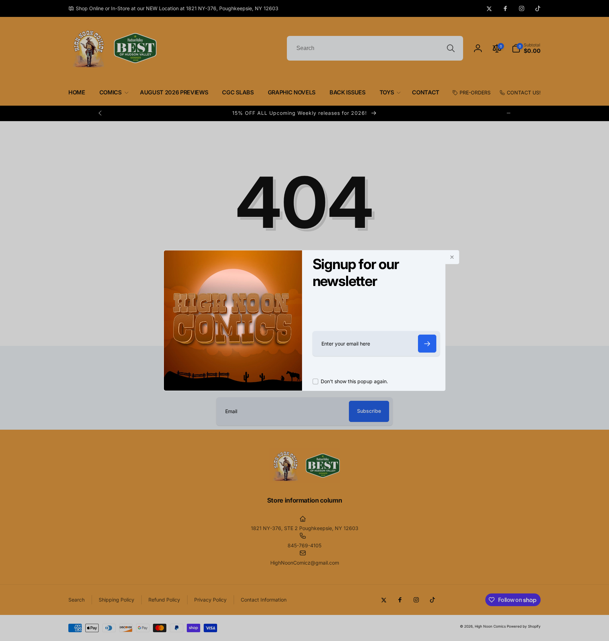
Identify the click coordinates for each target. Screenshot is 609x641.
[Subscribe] (427, 344)
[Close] (452, 257)
